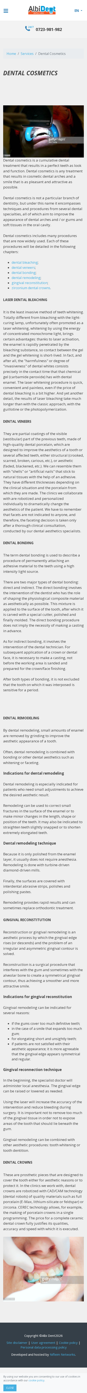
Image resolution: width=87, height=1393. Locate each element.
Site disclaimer (17, 1342)
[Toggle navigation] (8, 8)
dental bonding (24, 272)
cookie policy (36, 1380)
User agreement (43, 1342)
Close (10, 1388)
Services (27, 53)
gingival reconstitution (30, 282)
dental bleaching (25, 262)
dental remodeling (26, 277)
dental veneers (23, 267)
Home (11, 53)
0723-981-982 (45, 29)
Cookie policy (68, 1342)
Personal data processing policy (43, 1347)
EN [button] (77, 10)
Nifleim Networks (62, 1354)
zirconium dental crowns (31, 288)
